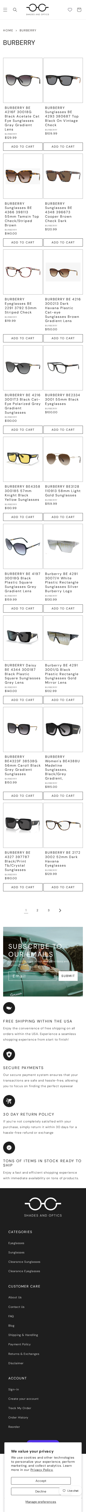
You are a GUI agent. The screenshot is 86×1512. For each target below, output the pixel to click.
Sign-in (13, 1389)
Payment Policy (19, 1344)
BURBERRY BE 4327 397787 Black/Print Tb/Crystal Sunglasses (18, 861)
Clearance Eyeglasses (24, 1271)
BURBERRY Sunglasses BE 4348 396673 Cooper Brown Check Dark (58, 212)
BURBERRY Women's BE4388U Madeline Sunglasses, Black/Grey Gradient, (62, 768)
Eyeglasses (16, 1243)
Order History (18, 1417)
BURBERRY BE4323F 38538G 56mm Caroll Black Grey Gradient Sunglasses (23, 765)
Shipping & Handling (23, 1335)
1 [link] (26, 910)
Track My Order (19, 1408)
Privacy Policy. (41, 1470)
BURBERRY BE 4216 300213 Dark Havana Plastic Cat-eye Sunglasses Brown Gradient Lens (63, 310)
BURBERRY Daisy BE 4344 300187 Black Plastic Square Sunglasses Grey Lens (23, 674)
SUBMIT (68, 976)
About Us (15, 1297)
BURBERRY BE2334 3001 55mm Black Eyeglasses (62, 399)
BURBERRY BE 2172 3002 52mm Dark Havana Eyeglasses (63, 859)
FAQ (11, 1316)
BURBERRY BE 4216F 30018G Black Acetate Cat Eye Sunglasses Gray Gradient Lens (22, 119)
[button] (5, 9)
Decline (40, 1491)
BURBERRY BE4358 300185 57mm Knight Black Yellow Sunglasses (22, 493)
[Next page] (59, 910)
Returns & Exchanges (23, 1354)
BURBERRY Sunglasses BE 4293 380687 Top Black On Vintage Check (62, 116)
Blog (11, 1325)
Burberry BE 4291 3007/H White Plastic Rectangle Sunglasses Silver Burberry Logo (62, 582)
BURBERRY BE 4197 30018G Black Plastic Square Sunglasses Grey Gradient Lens (23, 582)
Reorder (14, 1427)
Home (8, 30)
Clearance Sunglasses (24, 1262)
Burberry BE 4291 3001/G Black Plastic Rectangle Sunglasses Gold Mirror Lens (62, 674)
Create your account (23, 1399)
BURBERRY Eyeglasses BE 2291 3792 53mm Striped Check (21, 305)
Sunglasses (16, 1252)
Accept (40, 1481)
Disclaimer (16, 1363)
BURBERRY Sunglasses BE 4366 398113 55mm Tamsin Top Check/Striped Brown (22, 214)
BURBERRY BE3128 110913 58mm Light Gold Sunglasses (63, 491)
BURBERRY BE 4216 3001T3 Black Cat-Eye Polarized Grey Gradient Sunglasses (23, 403)
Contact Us (16, 1307)
